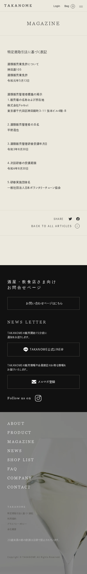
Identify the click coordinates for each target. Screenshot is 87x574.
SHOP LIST (20, 460)
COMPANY (19, 478)
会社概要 (11, 529)
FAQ (12, 469)
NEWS (14, 451)
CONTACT (19, 487)
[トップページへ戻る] (18, 5)
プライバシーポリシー (17, 524)
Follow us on (19, 398)
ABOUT (16, 423)
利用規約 (11, 519)
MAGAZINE (21, 441)
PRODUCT (19, 432)
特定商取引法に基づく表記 (20, 513)
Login (56, 6)
